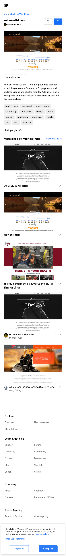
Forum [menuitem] (37, 445)
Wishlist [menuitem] (38, 465)
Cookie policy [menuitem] (41, 516)
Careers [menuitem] (9, 497)
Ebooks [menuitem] (9, 472)
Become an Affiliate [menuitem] (44, 497)
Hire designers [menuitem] (41, 422)
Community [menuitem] (40, 451)
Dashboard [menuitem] (10, 422)
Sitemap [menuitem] (38, 490)
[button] (48, 21)
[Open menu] (61, 5)
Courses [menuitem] (9, 458)
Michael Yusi (15, 338)
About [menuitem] (8, 490)
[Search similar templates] (58, 21)
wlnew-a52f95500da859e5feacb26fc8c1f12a (33, 387)
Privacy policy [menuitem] (12, 523)
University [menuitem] (10, 451)
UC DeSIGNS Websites (16, 186)
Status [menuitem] (37, 472)
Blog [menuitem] (7, 465)
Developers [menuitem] (40, 458)
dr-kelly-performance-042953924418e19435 (28, 284)
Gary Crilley (15, 390)
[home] (6, 6)
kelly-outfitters (12, 235)
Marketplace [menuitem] (11, 429)
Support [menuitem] (9, 445)
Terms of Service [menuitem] (14, 516)
